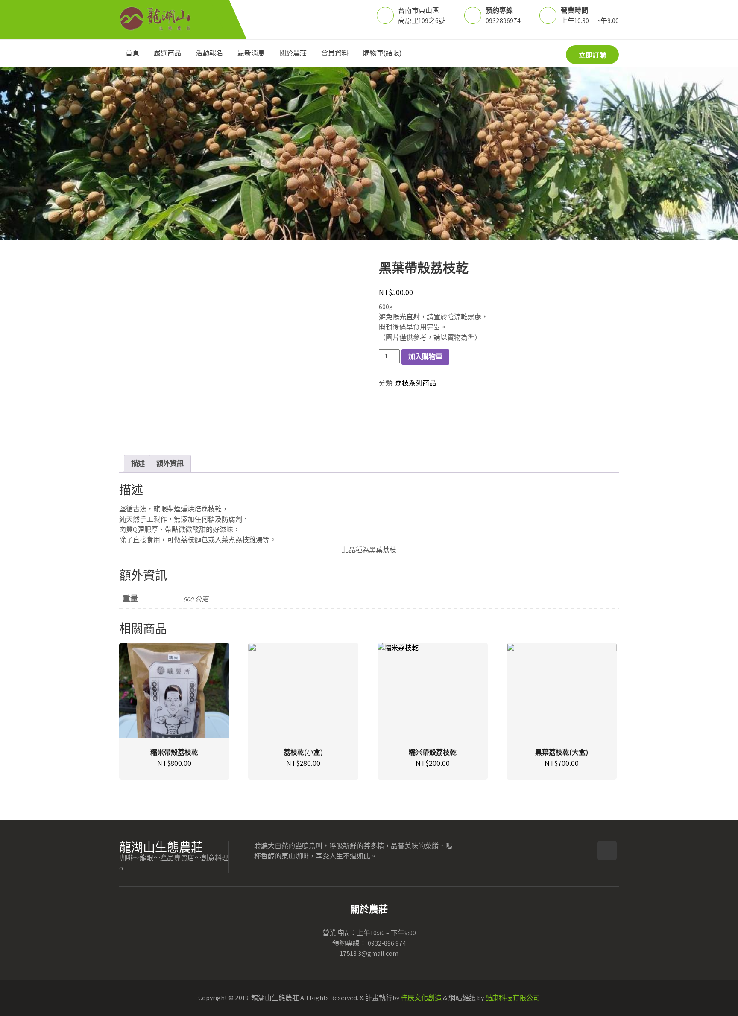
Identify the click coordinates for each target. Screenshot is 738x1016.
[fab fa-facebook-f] (607, 850)
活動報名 (209, 53)
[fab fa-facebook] (526, 54)
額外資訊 (170, 463)
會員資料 (334, 53)
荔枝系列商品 (415, 383)
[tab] (138, 464)
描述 (138, 463)
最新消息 (251, 53)
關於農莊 (293, 53)
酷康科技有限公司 (512, 997)
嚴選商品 (167, 53)
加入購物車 (425, 356)
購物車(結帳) (382, 53)
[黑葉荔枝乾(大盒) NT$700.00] (562, 690)
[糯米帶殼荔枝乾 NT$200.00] (433, 690)
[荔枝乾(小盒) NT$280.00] (303, 690)
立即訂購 (592, 55)
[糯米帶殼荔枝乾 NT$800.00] (174, 690)
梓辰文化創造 (421, 997)
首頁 (132, 53)
